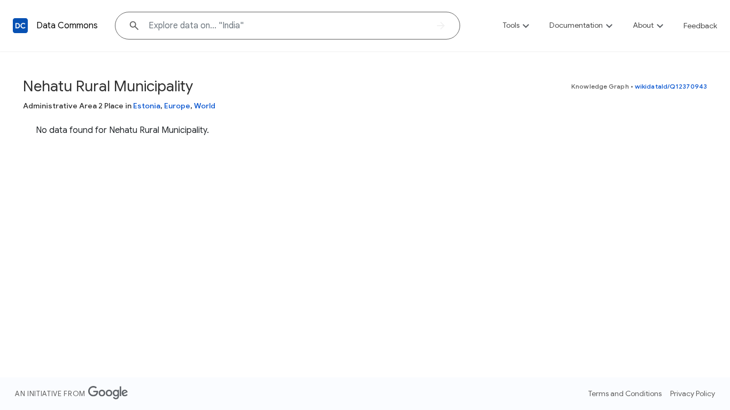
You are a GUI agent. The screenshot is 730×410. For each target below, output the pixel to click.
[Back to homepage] (20, 25)
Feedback (700, 25)
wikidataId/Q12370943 (671, 86)
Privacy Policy (692, 393)
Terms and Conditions (625, 393)
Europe (177, 106)
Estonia (146, 106)
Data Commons (67, 25)
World (204, 106)
